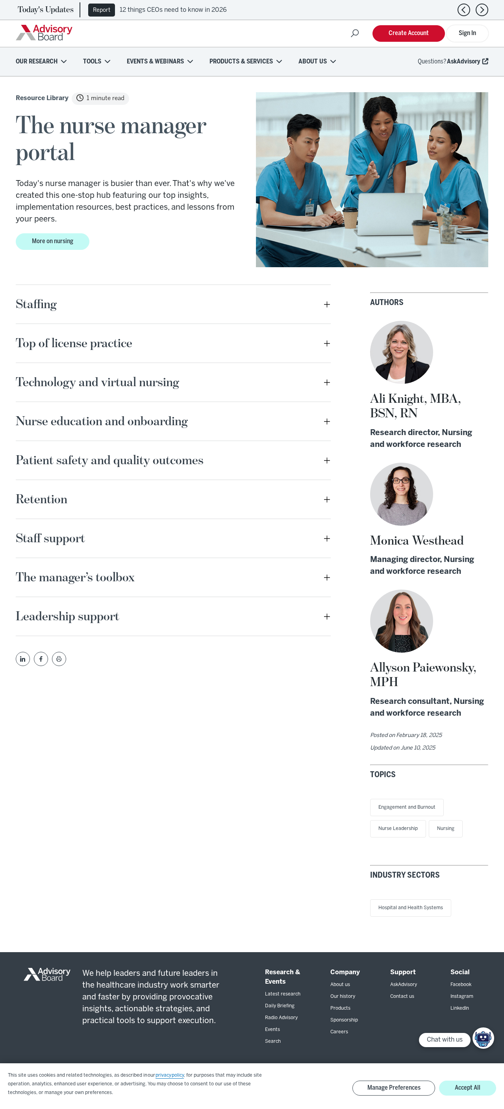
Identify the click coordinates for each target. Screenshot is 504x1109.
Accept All (467, 1088)
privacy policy (170, 1075)
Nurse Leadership (398, 828)
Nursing (445, 828)
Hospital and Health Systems (410, 908)
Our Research (36, 62)
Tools (92, 62)
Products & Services (241, 62)
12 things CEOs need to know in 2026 (173, 10)
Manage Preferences (394, 1088)
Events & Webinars (155, 62)
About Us (312, 62)
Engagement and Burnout (406, 807)
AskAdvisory (463, 62)
